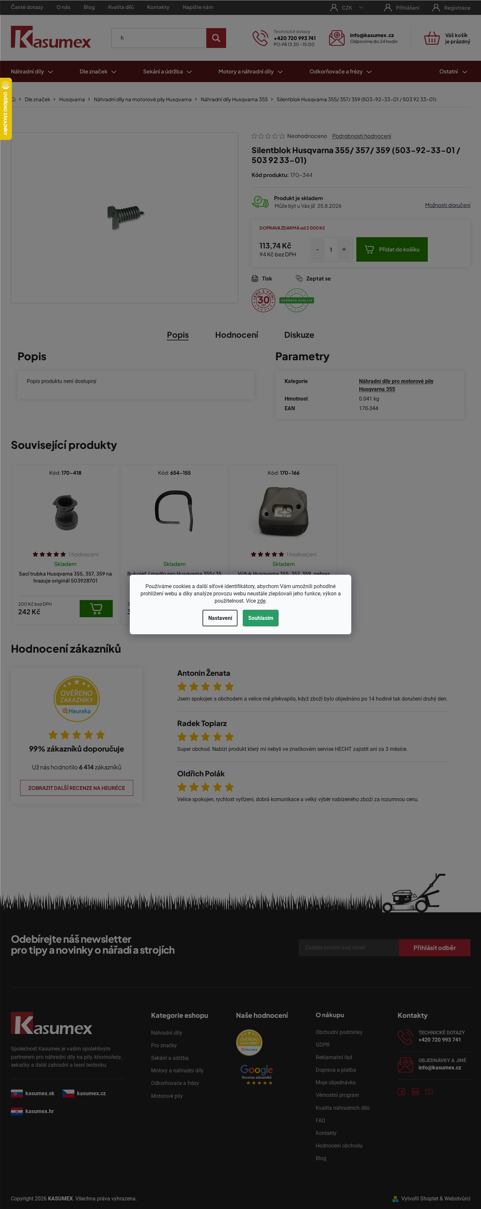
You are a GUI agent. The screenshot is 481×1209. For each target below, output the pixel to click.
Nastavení (220, 618)
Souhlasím (260, 618)
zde (261, 601)
